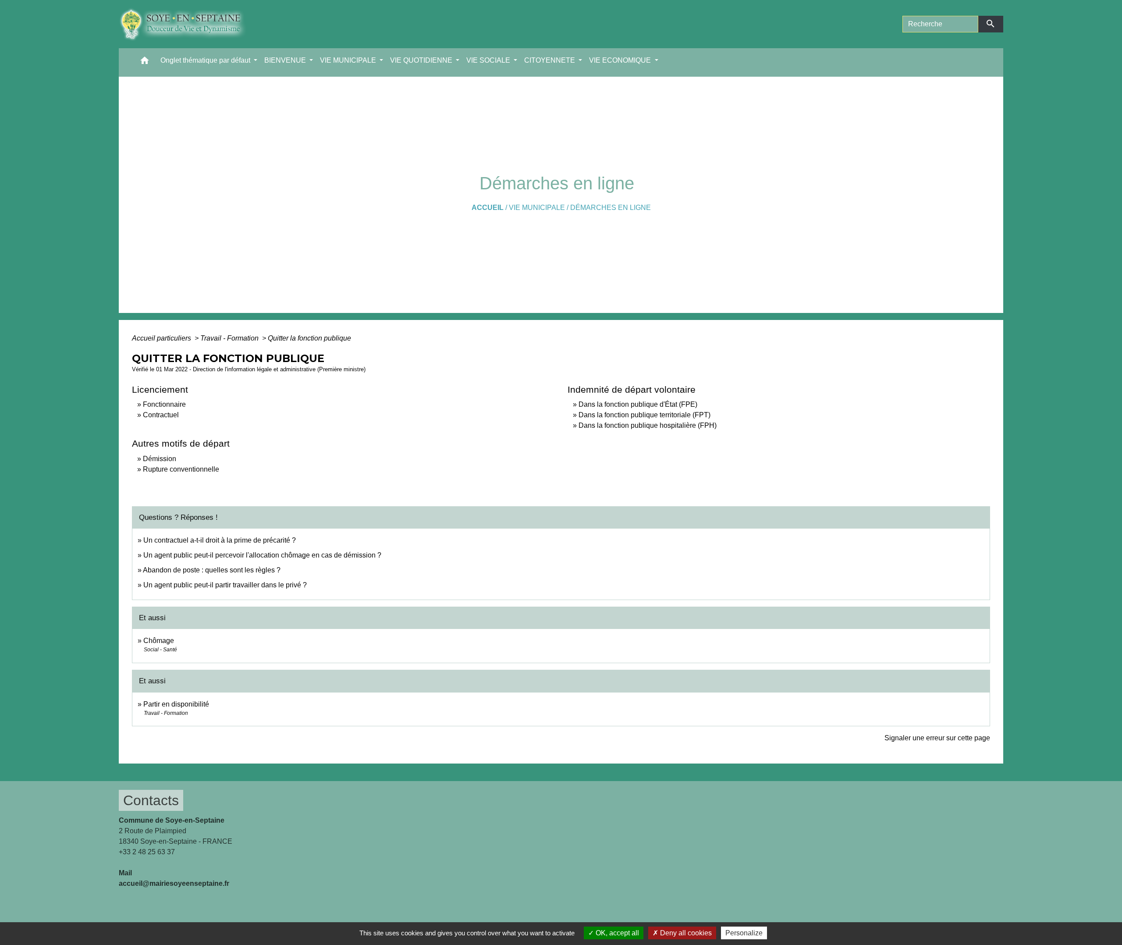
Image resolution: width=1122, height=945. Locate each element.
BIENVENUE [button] (286, 60)
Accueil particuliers (162, 338)
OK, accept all (616, 933)
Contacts (151, 800)
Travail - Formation (230, 338)
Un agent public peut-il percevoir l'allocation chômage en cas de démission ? (262, 555)
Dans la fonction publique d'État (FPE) (638, 404)
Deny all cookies (685, 933)
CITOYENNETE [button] (550, 60)
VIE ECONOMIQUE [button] (621, 60)
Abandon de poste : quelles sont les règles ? (211, 570)
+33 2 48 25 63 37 (147, 852)
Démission (159, 458)
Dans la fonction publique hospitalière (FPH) (648, 425)
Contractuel (161, 415)
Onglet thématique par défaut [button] (206, 60)
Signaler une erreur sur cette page (937, 738)
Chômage (158, 640)
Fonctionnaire (164, 404)
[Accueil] (189, 24)
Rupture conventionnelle (181, 469)
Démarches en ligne (610, 207)
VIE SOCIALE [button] (489, 60)
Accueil (488, 207)
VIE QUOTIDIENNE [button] (422, 60)
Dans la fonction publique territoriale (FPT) (644, 415)
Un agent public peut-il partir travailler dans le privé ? (225, 585)
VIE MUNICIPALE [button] (349, 60)
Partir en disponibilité (176, 704)
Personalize (744, 933)
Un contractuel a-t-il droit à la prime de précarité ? (219, 540)
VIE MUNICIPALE (537, 207)
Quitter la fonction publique (309, 338)
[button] (144, 62)
